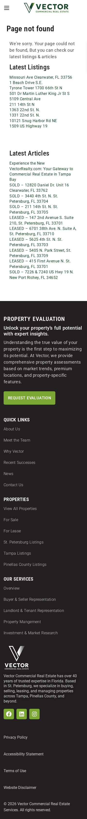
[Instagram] (34, 714)
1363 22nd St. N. (24, 110)
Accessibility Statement (24, 754)
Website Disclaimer (20, 787)
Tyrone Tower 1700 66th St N (35, 88)
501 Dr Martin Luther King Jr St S (39, 93)
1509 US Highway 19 (28, 126)
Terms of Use (15, 771)
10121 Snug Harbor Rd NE (33, 120)
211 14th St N (22, 104)
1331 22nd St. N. (24, 115)
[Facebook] (9, 714)
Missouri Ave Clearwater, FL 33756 (40, 77)
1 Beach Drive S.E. (26, 82)
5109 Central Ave (24, 99)
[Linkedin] (21, 714)
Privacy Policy (16, 737)
